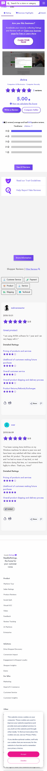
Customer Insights (10, 698)
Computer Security (33, 84)
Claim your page (23, 41)
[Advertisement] (23, 229)
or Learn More (29, 33)
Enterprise (7, 632)
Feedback (7, 616)
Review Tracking (9, 621)
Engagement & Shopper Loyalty (15, 660)
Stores (4, 7)
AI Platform (7, 627)
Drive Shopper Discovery (12, 649)
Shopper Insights (10, 665)
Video (5, 611)
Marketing (7, 681)
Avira (23, 80)
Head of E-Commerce (11, 687)
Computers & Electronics (16, 84)
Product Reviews (9, 594)
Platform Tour (8, 584)
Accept (23, 754)
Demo (5, 671)
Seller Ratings (8, 589)
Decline (23, 761)
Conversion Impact (10, 654)
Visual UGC (7, 605)
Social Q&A (7, 600)
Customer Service (10, 692)
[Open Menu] (44, 3)
